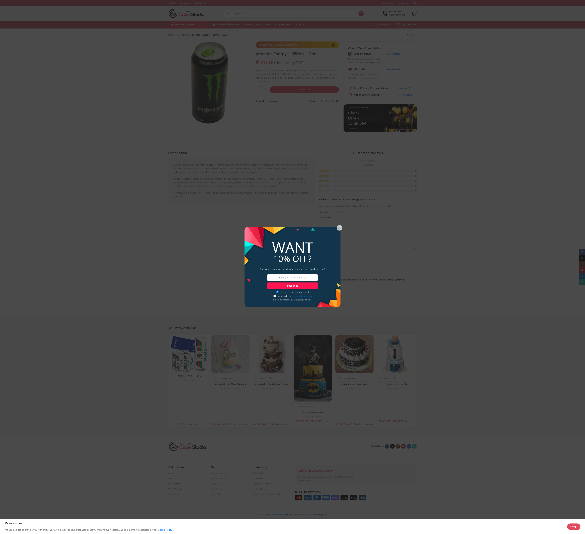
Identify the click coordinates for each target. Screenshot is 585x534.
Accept (573, 526)
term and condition (302, 296)
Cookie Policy (165, 530)
